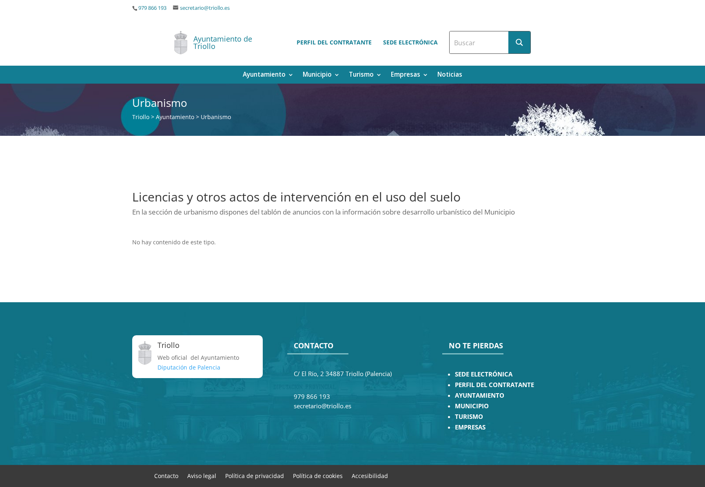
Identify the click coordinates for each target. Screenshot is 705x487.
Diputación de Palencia (188, 367)
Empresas (405, 75)
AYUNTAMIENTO (479, 395)
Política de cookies (318, 475)
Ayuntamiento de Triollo (222, 42)
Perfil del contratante (334, 42)
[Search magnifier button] (519, 42)
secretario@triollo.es (205, 7)
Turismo (361, 75)
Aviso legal (201, 475)
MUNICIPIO (472, 406)
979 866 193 (152, 7)
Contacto (166, 475)
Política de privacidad (254, 475)
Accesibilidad (370, 475)
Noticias (449, 75)
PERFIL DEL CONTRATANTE (494, 385)
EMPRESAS (470, 427)
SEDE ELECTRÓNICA (483, 374)
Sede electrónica (410, 42)
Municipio (317, 75)
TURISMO (469, 416)
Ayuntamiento (264, 75)
